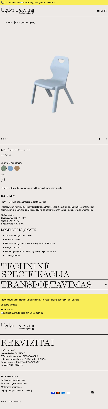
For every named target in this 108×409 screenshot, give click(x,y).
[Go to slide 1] (1, 138)
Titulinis (8, 22)
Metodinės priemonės (11, 387)
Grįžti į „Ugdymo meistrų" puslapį (16, 390)
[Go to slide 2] (3, 138)
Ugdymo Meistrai (14, 401)
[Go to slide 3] (5, 138)
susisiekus (43, 188)
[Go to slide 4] (7, 138)
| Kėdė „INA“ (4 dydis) (24, 22)
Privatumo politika (9, 376)
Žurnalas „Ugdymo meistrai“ (14, 383)
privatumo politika (34, 313)
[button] (102, 10)
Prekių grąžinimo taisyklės (13, 380)
